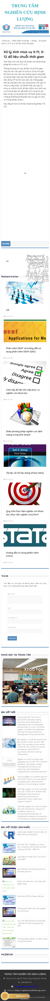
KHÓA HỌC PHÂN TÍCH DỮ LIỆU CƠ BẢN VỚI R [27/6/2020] (32, 833)
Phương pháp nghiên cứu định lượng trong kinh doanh (32, 940)
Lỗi (7, 261)
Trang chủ (6, 41)
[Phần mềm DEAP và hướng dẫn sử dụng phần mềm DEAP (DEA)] (25, 341)
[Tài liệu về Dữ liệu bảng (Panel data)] (25, 466)
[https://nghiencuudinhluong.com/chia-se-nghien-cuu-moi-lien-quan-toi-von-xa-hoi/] (9, 780)
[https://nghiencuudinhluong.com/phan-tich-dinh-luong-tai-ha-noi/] (9, 848)
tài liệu (34, 41)
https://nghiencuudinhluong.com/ (30, 990)
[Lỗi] (25, 303)
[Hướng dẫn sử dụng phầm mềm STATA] (25, 546)
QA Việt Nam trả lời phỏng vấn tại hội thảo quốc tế (31, 870)
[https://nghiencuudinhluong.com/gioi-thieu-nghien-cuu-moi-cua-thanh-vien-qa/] (9, 793)
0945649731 (22, 996)
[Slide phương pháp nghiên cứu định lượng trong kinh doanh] (25, 425)
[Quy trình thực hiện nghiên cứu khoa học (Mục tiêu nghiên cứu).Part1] (25, 504)
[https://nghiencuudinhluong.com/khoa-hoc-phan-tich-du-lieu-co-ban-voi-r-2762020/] (9, 836)
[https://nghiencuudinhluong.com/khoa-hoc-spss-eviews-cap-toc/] (9, 900)
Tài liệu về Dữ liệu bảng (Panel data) (25, 472)
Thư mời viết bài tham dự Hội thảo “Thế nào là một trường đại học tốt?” (31, 923)
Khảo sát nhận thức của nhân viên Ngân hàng (31, 882)
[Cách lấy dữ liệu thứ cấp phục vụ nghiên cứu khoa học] (25, 383)
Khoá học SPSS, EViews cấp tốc (30, 896)
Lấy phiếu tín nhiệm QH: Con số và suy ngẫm (31, 858)
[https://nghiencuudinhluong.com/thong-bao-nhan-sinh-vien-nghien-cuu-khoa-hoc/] (9, 912)
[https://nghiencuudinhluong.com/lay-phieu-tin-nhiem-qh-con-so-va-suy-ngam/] (9, 860)
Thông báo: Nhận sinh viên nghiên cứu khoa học (31, 909)
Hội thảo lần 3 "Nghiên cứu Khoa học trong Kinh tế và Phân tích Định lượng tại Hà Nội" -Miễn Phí (31, 846)
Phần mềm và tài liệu (20, 41)
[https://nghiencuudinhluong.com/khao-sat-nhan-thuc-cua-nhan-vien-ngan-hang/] (9, 886)
